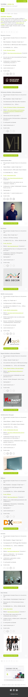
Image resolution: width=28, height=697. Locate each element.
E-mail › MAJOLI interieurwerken (10, 310)
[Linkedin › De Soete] (10, 568)
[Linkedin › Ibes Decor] (10, 265)
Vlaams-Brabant (6, 167)
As (8, 300)
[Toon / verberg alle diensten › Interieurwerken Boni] (15, 187)
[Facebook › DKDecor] (7, 516)
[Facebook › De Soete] (7, 568)
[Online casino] (14, 666)
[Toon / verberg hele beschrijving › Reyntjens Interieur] (15, 57)
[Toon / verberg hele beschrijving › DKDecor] (15, 500)
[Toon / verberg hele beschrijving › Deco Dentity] (15, 615)
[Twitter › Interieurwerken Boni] (4, 199)
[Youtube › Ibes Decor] (14, 265)
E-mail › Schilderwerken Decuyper (10, 429)
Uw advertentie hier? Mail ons (14, 680)
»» (16, 32)
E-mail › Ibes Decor (7, 243)
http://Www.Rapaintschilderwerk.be (14, 371)
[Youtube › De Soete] (14, 568)
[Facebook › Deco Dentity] (7, 631)
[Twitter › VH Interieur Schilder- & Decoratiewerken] (4, 131)
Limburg (5, 235)
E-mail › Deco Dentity (8, 608)
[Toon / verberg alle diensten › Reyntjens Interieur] (15, 62)
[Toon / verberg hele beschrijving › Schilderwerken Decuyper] (15, 437)
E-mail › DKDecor (7, 494)
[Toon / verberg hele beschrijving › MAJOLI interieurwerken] (15, 317)
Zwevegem (14, 484)
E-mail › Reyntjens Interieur (9, 50)
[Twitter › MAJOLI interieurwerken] (4, 334)
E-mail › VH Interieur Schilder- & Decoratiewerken (14, 107)
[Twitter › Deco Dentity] (4, 631)
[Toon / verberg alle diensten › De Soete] (15, 558)
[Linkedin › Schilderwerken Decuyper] (10, 453)
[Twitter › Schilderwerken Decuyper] (4, 453)
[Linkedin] (17, 690)
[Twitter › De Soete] (4, 568)
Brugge (13, 540)
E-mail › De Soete (7, 548)
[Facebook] (14, 690)
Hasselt (9, 360)
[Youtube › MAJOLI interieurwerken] (14, 334)
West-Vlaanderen (7, 41)
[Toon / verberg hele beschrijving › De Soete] (15, 554)
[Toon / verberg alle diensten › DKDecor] (15, 504)
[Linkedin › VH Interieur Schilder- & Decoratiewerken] (10, 131)
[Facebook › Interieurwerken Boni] (7, 199)
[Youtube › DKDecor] (14, 516)
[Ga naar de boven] (26, 87)
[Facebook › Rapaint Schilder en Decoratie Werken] (7, 391)
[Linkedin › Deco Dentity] (10, 631)
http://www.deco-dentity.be (13, 611)
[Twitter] (11, 690)
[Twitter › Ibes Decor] (4, 265)
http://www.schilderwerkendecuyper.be (15, 432)
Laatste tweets (7, 193)
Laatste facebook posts (9, 68)
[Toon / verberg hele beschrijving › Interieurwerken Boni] (15, 183)
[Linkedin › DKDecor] (10, 516)
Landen (13, 167)
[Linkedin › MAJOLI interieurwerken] (10, 334)
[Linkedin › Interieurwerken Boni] (10, 199)
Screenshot (6, 113)
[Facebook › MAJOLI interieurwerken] (7, 334)
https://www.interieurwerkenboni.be (14, 178)
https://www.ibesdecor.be (12, 246)
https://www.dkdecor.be (12, 497)
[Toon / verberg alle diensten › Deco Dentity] (15, 619)
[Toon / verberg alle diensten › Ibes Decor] (15, 253)
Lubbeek (13, 421)
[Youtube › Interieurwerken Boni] (14, 199)
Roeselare (14, 41)
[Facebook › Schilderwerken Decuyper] (7, 453)
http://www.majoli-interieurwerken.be (15, 313)
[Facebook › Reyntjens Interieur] (7, 74)
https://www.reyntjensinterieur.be (14, 53)
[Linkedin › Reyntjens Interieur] (10, 74)
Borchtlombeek (14, 599)
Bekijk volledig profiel (10, 87)
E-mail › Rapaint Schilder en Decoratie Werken (13, 368)
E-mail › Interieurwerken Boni (9, 175)
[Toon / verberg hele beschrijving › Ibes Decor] (15, 249)
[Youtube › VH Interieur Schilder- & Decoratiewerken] (14, 131)
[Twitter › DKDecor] (4, 516)
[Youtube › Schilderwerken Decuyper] (14, 453)
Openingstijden (7, 190)
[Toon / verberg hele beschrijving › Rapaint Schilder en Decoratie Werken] (15, 376)
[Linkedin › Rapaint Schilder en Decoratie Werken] (10, 391)
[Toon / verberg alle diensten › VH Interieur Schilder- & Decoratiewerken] (15, 119)
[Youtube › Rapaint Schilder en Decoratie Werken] (14, 391)
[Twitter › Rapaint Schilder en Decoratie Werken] (4, 391)
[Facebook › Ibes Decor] (7, 265)
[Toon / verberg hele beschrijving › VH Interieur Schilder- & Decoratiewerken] (15, 115)
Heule (13, 98)
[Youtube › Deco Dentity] (14, 631)
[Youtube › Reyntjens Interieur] (14, 74)
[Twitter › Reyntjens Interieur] (4, 74)
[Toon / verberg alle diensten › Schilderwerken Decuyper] (15, 441)
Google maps (20, 41)
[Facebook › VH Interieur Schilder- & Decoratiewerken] (7, 131)
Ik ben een (22, 1)
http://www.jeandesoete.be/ (13, 551)
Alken (9, 235)
